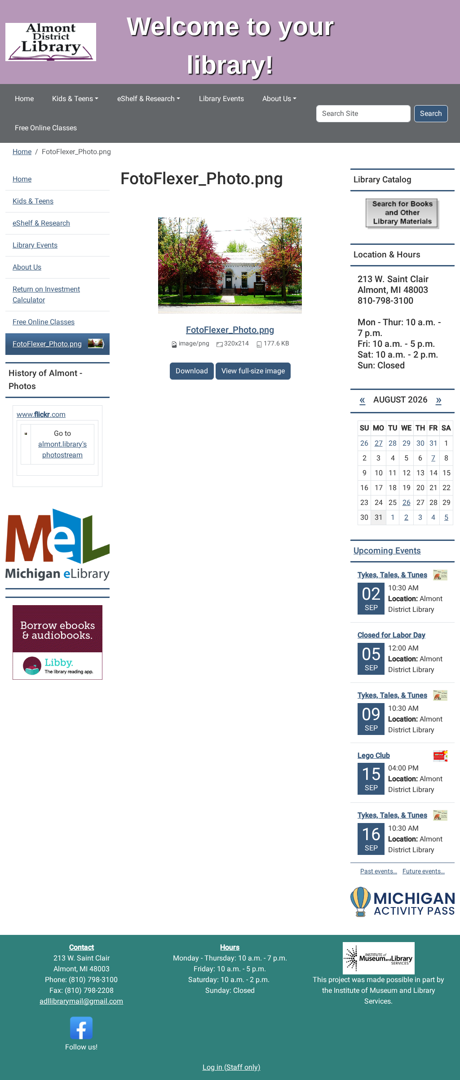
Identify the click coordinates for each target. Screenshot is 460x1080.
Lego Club (374, 755)
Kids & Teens (72, 98)
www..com (41, 414)
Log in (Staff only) (232, 1067)
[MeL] (57, 544)
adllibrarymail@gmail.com (81, 1001)
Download (192, 371)
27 (379, 443)
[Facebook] (81, 1027)
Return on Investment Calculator (46, 294)
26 (406, 502)
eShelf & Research (146, 98)
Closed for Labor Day (391, 635)
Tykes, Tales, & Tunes (392, 575)
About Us (276, 98)
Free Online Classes (46, 128)
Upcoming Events (387, 550)
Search (431, 113)
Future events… (423, 871)
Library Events (221, 98)
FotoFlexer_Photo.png (230, 329)
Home (24, 98)
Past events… (378, 871)
